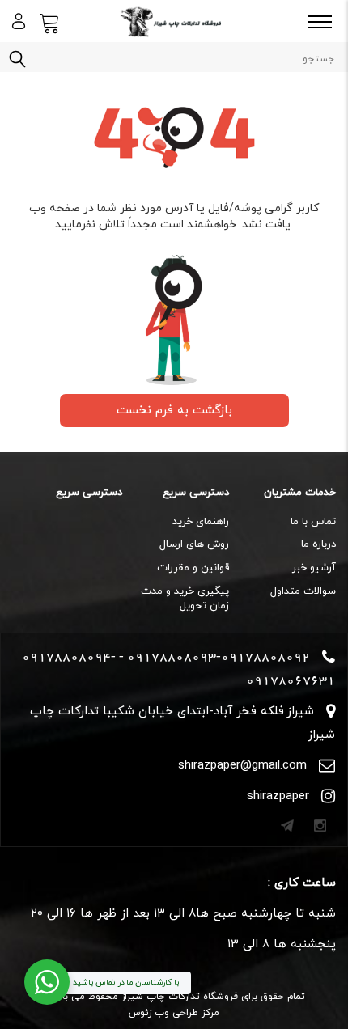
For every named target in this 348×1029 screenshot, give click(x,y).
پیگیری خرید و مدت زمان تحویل (185, 599)
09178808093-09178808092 (218, 656)
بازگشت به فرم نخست (174, 410)
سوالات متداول (303, 591)
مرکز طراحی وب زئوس (174, 1012)
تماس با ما (313, 521)
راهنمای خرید (200, 521)
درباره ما (318, 544)
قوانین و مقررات (193, 568)
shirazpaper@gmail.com (242, 765)
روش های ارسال (194, 544)
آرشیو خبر (314, 568)
